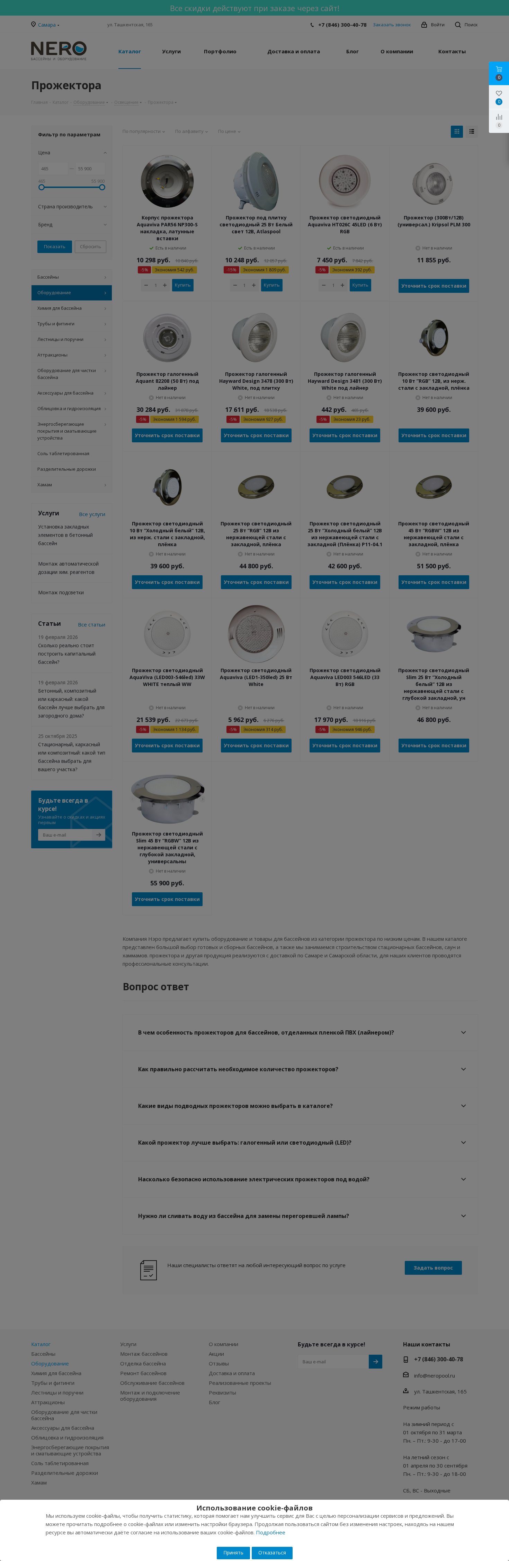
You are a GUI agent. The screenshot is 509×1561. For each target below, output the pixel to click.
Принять (233, 1552)
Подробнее (270, 1532)
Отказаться (272, 1552)
